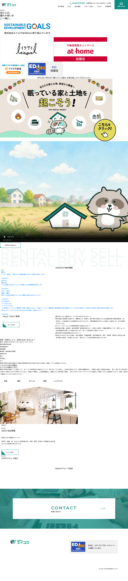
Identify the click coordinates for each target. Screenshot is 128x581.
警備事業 (108, 6)
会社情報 (77, 6)
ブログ (99, 6)
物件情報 (61, 6)
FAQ (69, 6)
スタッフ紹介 (88, 6)
